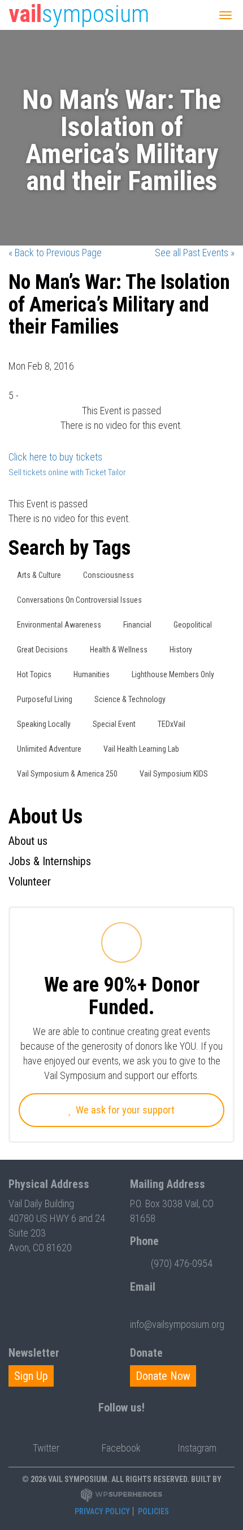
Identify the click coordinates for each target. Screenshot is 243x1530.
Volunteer (29, 881)
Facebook (121, 1448)
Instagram (196, 1448)
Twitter (46, 1448)
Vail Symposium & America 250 (67, 773)
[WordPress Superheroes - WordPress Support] (121, 1495)
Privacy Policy (102, 1511)
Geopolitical (192, 624)
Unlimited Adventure (49, 748)
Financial (137, 624)
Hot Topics (34, 674)
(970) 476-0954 (181, 1263)
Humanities (91, 674)
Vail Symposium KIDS (174, 773)
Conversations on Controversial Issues (79, 599)
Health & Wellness (118, 649)
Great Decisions (42, 649)
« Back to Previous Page (55, 252)
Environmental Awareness (59, 624)
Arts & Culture (39, 575)
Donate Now (163, 1376)
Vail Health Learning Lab (141, 748)
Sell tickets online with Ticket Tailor (67, 472)
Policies (153, 1511)
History (181, 649)
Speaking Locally (44, 724)
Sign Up (31, 1376)
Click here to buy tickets (55, 457)
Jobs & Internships (49, 861)
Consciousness (108, 575)
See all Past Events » (195, 252)
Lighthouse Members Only (173, 674)
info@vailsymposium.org (177, 1324)
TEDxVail (171, 724)
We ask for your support (124, 1110)
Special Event (114, 724)
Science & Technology (130, 699)
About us (27, 841)
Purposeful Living (44, 699)
